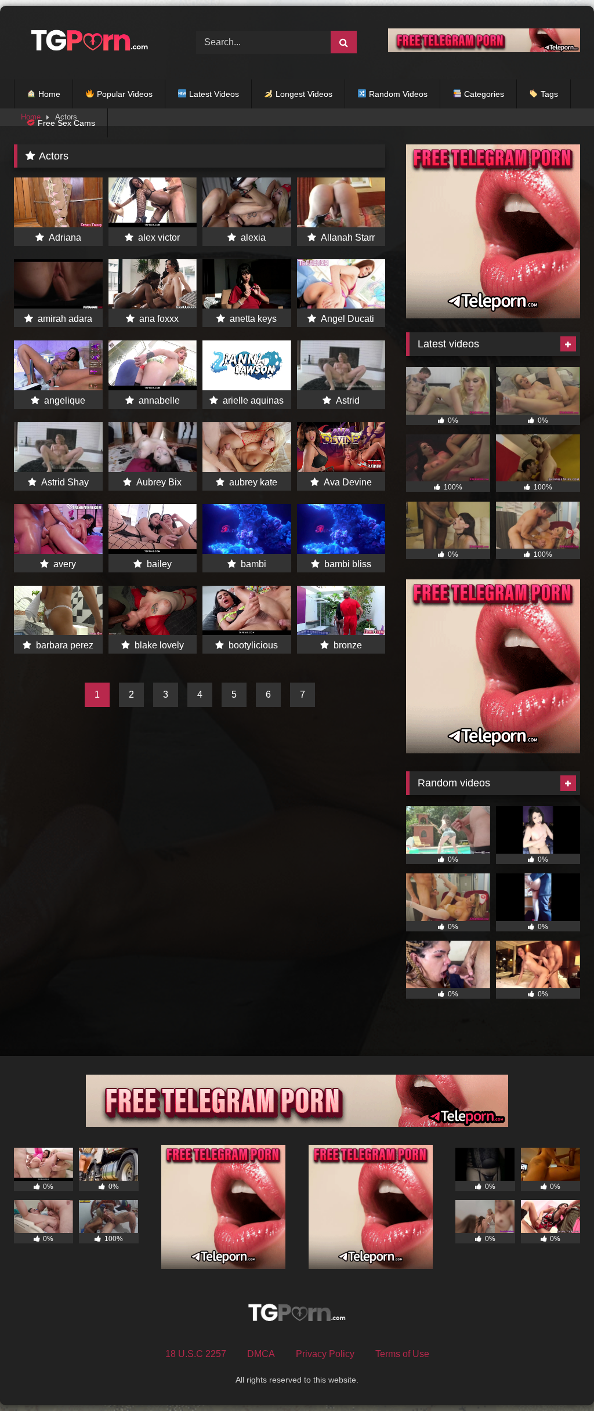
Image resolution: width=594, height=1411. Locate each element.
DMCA (261, 1354)
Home (48, 94)
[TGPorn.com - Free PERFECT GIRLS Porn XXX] (91, 42)
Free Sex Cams (65, 123)
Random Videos (397, 94)
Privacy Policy (325, 1354)
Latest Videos (213, 94)
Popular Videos (124, 94)
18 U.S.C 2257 (195, 1354)
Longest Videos (302, 94)
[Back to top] (558, 1376)
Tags (548, 94)
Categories (483, 94)
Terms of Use (402, 1354)
